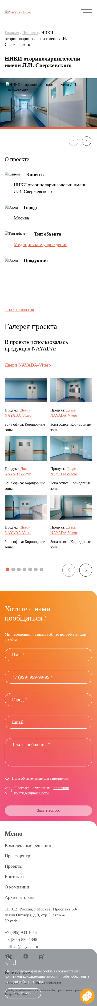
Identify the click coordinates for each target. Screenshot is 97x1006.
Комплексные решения (28, 845)
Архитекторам (19, 897)
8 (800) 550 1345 (22, 939)
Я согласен (23, 993)
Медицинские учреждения (40, 244)
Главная (12, 32)
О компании (17, 886)
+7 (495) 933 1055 (21, 932)
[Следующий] (86, 141)
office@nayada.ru (23, 946)
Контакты (14, 876)
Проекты (30, 32)
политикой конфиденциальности (31, 976)
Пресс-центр (17, 855)
